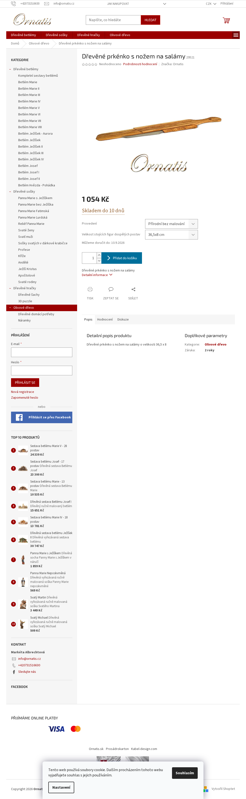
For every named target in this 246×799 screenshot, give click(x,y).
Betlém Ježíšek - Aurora (35, 133)
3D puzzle (25, 301)
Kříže (22, 256)
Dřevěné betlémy (25, 69)
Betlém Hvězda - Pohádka (36, 185)
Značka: (172, 64)
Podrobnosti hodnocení (140, 64)
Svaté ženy (26, 230)
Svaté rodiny (27, 282)
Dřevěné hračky (24, 288)
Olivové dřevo (23, 307)
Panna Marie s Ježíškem (35, 198)
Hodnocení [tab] (105, 319)
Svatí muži (25, 236)
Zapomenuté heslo (24, 398)
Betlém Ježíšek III (30, 153)
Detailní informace (95, 275)
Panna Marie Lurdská (32, 217)
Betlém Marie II (28, 88)
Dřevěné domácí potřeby (36, 314)
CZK (209, 4)
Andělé (23, 262)
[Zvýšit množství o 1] (99, 255)
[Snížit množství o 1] (99, 261)
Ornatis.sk (96, 749)
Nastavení (61, 787)
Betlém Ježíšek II (30, 146)
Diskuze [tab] (123, 319)
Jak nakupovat (118, 4)
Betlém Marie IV (29, 101)
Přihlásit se (25, 382)
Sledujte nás (27, 671)
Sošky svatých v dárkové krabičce (43, 243)
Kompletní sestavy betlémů (38, 75)
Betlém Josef (28, 166)
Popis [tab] (88, 319)
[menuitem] (23, 35)
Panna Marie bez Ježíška (35, 204)
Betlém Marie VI (29, 114)
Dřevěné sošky (24, 191)
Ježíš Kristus (27, 269)
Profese (24, 249)
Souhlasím (185, 773)
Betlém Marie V (29, 108)
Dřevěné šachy (29, 294)
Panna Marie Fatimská (33, 211)
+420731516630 (29, 665)
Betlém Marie (27, 82)
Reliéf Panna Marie (31, 223)
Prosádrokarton (117, 749)
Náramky (24, 320)
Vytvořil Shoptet (223, 789)
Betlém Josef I (28, 172)
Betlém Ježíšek (29, 140)
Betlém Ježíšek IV (31, 159)
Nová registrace (22, 392)
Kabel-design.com (144, 749)
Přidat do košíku (125, 258)
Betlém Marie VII (29, 121)
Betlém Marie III (29, 95)
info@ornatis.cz (29, 658)
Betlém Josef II (29, 178)
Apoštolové (26, 275)
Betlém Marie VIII (30, 127)
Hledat (150, 20)
